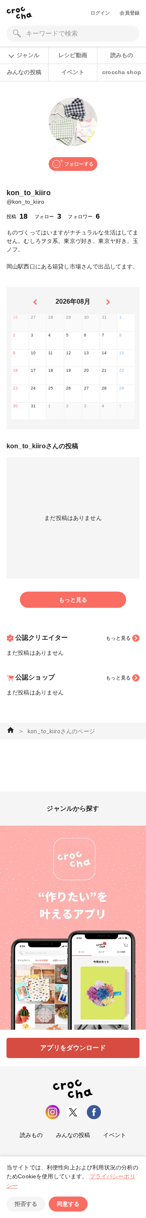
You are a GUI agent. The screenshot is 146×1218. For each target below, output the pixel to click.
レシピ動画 (72, 55)
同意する (68, 1204)
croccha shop (121, 72)
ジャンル (28, 55)
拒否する (26, 1204)
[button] (73, 164)
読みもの (121, 55)
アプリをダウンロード (73, 1047)
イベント (72, 72)
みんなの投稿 (24, 72)
